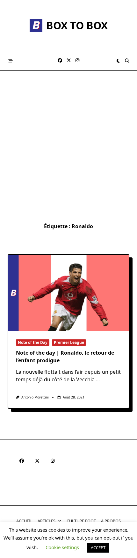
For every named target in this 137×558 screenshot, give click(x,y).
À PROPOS (111, 520)
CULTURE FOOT (81, 520)
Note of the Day (32, 342)
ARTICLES (46, 520)
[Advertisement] (68, 142)
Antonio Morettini (35, 397)
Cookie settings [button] (62, 547)
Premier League (69, 342)
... (98, 379)
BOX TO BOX (77, 25)
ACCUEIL (24, 520)
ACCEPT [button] (98, 547)
